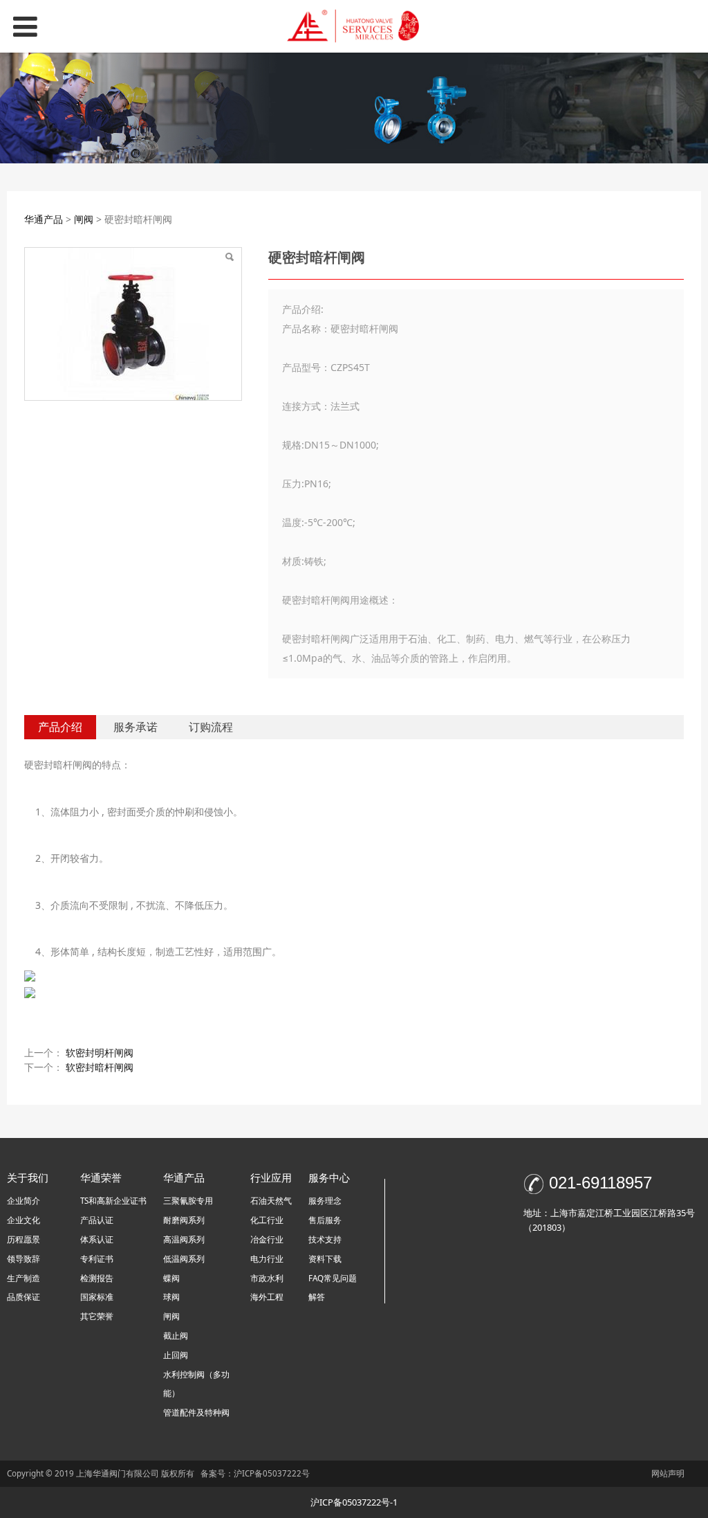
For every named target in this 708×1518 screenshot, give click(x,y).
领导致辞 (23, 1259)
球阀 (171, 1297)
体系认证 (96, 1239)
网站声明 (667, 1473)
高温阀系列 (184, 1239)
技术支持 (325, 1239)
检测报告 (96, 1278)
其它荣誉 (96, 1316)
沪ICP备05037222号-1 (354, 1502)
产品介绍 (60, 726)
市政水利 (266, 1278)
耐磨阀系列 (184, 1220)
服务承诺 (135, 726)
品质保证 (23, 1297)
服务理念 (325, 1200)
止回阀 (175, 1355)
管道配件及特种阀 (196, 1412)
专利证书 (96, 1259)
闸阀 (83, 219)
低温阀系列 (184, 1259)
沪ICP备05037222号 (273, 1473)
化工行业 (266, 1220)
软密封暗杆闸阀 (99, 1067)
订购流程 (211, 726)
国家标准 (96, 1297)
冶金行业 (266, 1239)
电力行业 (266, 1259)
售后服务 (325, 1220)
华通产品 (45, 219)
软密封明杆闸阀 (99, 1052)
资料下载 (325, 1259)
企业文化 (23, 1220)
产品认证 (96, 1220)
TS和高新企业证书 (113, 1200)
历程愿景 (23, 1239)
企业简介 (23, 1200)
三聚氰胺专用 (188, 1200)
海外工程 (266, 1297)
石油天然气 (271, 1200)
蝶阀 (171, 1278)
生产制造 (23, 1278)
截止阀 (175, 1335)
